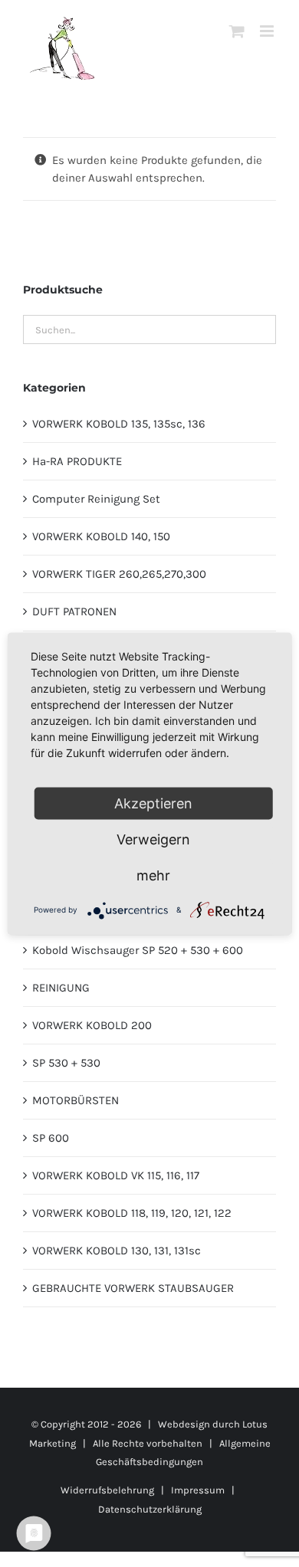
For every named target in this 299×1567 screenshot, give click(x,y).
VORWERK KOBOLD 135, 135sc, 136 (118, 424)
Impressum (198, 1490)
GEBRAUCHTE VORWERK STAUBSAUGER (133, 1288)
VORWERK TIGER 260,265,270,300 (119, 574)
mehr (153, 875)
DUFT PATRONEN (74, 611)
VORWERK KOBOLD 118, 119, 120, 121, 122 (132, 1213)
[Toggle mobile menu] (268, 31)
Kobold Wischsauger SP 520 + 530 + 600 (137, 950)
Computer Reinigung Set (96, 499)
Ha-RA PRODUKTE (77, 461)
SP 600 (50, 1138)
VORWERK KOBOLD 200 (92, 1025)
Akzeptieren (153, 803)
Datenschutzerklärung (150, 1509)
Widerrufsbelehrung (107, 1490)
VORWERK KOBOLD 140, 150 (101, 536)
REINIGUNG (61, 988)
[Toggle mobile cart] (237, 31)
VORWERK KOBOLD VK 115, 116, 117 (115, 1175)
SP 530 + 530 (66, 1063)
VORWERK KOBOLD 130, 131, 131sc (116, 1250)
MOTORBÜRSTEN (75, 1100)
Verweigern (153, 839)
